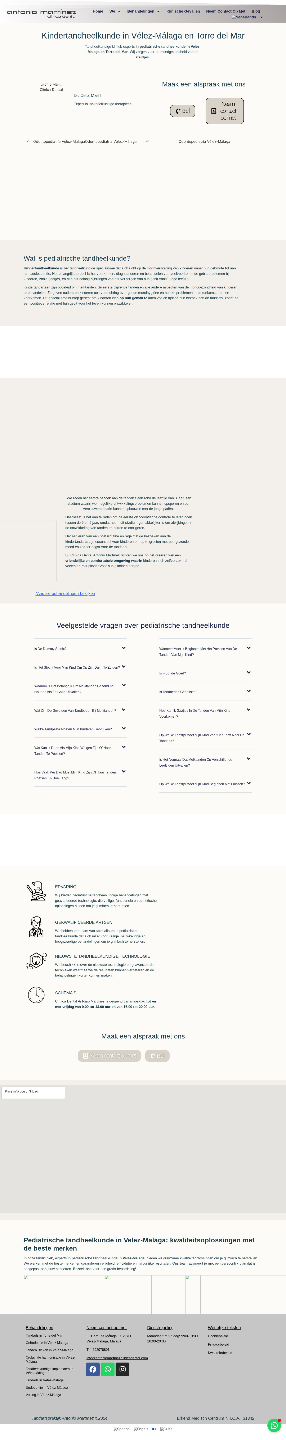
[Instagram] (122, 1369)
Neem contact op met (225, 11)
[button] (80, 651)
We (112, 11)
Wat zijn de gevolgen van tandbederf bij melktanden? (75, 710)
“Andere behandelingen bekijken (65, 593)
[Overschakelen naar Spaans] (122, 1429)
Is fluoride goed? (172, 673)
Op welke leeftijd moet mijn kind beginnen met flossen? (202, 784)
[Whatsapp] (108, 1369)
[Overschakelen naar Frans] (154, 1429)
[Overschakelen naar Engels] (141, 1429)
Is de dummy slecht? (50, 649)
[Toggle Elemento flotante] (274, 1425)
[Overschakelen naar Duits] (166, 1429)
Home (98, 11)
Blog (256, 11)
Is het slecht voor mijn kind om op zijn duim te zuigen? (77, 667)
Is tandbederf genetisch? (178, 692)
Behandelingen (140, 11)
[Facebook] (93, 1369)
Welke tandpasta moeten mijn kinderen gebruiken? (73, 729)
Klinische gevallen (183, 11)
